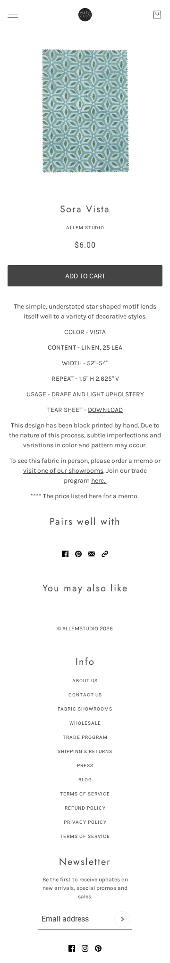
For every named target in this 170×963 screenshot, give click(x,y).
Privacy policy (85, 822)
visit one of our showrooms (63, 471)
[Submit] (122, 919)
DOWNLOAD (105, 410)
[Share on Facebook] (65, 554)
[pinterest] (98, 948)
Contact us (85, 694)
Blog (85, 779)
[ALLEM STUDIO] (85, 15)
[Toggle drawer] (13, 15)
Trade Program (85, 737)
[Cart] (157, 14)
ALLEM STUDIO (85, 227)
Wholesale (85, 723)
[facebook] (72, 948)
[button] (105, 554)
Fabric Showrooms (85, 709)
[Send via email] (91, 554)
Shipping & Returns (85, 751)
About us (85, 680)
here (99, 481)
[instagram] (85, 948)
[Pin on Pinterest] (78, 554)
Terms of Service (85, 793)
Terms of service (85, 836)
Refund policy (85, 808)
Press (85, 765)
